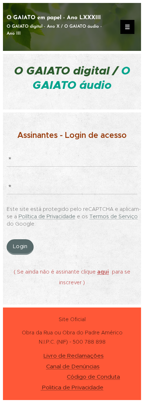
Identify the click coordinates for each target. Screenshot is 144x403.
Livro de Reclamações (74, 355)
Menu (127, 27)
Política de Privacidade (46, 216)
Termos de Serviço (113, 216)
